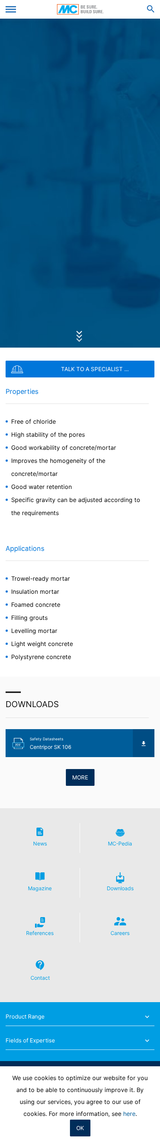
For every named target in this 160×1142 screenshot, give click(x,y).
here (129, 1113)
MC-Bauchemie (80, 9)
